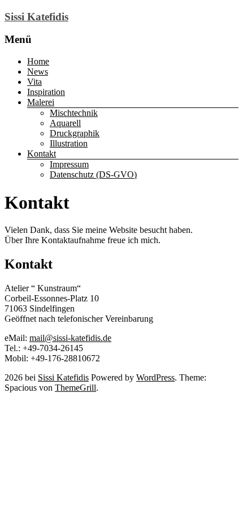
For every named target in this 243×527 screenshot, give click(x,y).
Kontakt (41, 153)
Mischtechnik (74, 113)
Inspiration (46, 92)
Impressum (69, 164)
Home (38, 61)
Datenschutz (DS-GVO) (93, 174)
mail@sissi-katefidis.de (70, 338)
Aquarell (65, 123)
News (37, 71)
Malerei (40, 102)
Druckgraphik (74, 133)
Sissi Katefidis (36, 17)
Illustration (69, 143)
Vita (34, 82)
